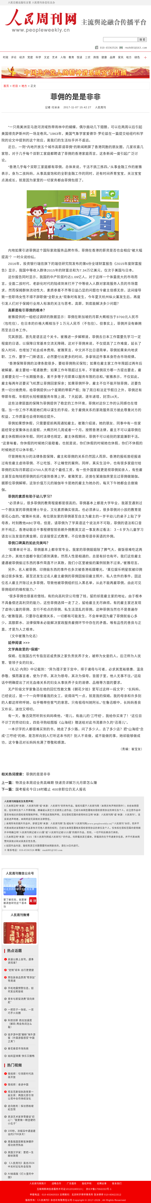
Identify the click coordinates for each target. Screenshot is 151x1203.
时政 (5, 57)
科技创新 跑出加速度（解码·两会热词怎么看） (20, 1023)
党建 (30, 57)
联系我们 (117, 1183)
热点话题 (14, 951)
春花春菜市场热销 (18, 1048)
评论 (14, 57)
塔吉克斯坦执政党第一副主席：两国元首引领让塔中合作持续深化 (21, 1095)
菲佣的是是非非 (38, 774)
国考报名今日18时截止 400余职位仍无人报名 (50, 789)
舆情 (96, 57)
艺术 (55, 57)
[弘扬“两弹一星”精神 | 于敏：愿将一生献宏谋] (19, 932)
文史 (47, 57)
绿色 (137, 57)
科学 (38, 57)
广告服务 (71, 1183)
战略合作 (56, 1183)
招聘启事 (102, 1183)
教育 (71, 57)
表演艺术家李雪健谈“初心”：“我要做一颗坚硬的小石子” (22, 1120)
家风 (121, 57)
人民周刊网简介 (37, 1183)
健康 (104, 57)
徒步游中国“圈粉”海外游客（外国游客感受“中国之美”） (22, 1038)
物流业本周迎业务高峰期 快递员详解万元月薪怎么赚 (56, 783)
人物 (63, 57)
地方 (129, 57)
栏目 (15, 85)
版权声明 (87, 1183)
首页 (6, 85)
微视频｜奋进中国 (18, 1084)
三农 (88, 57)
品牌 (112, 57)
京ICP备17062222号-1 (99, 1189)
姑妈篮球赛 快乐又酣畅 (21, 1055)
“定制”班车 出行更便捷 (21, 970)
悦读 (79, 57)
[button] (145, 57)
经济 (22, 57)
